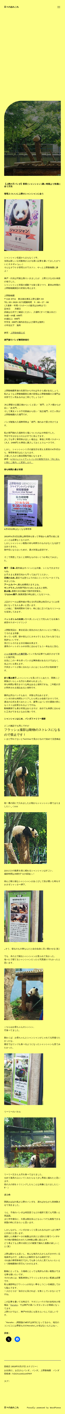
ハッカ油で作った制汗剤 (15, 654)
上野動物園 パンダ (50, 1370)
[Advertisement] (32, 68)
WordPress (55, 1407)
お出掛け (8, 1370)
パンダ (35, 1370)
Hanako (14, 1305)
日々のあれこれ (11, 7)
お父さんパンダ (22, 1370)
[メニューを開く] (59, 7)
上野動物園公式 (17, 332)
